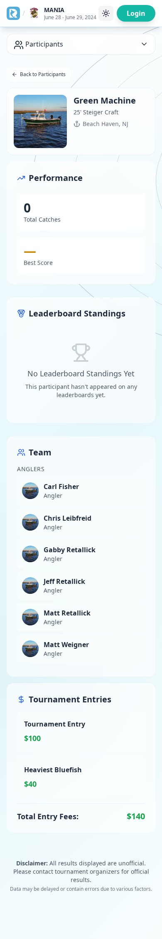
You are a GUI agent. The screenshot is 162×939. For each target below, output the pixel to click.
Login (136, 13)
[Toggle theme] (105, 13)
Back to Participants (43, 74)
